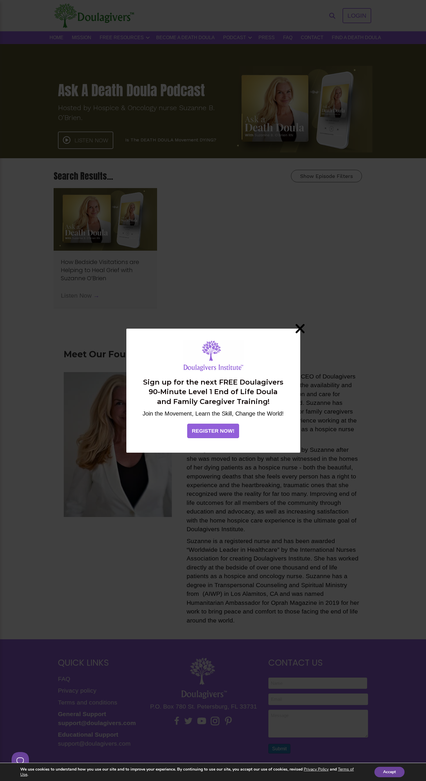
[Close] (300, 328)
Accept (389, 772)
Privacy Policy (316, 769)
